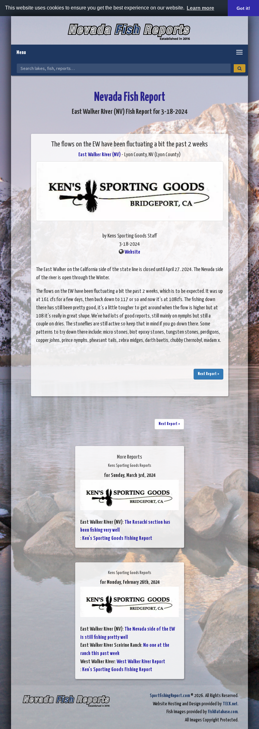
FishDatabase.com (223, 711)
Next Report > (208, 374)
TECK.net (230, 703)
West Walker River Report (141, 661)
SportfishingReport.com (170, 695)
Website (132, 252)
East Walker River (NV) (99, 155)
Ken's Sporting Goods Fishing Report (117, 538)
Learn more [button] (200, 8)
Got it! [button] (243, 8)
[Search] (239, 68)
